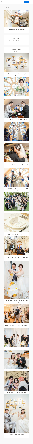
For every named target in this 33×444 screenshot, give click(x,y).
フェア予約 (26, 1)
